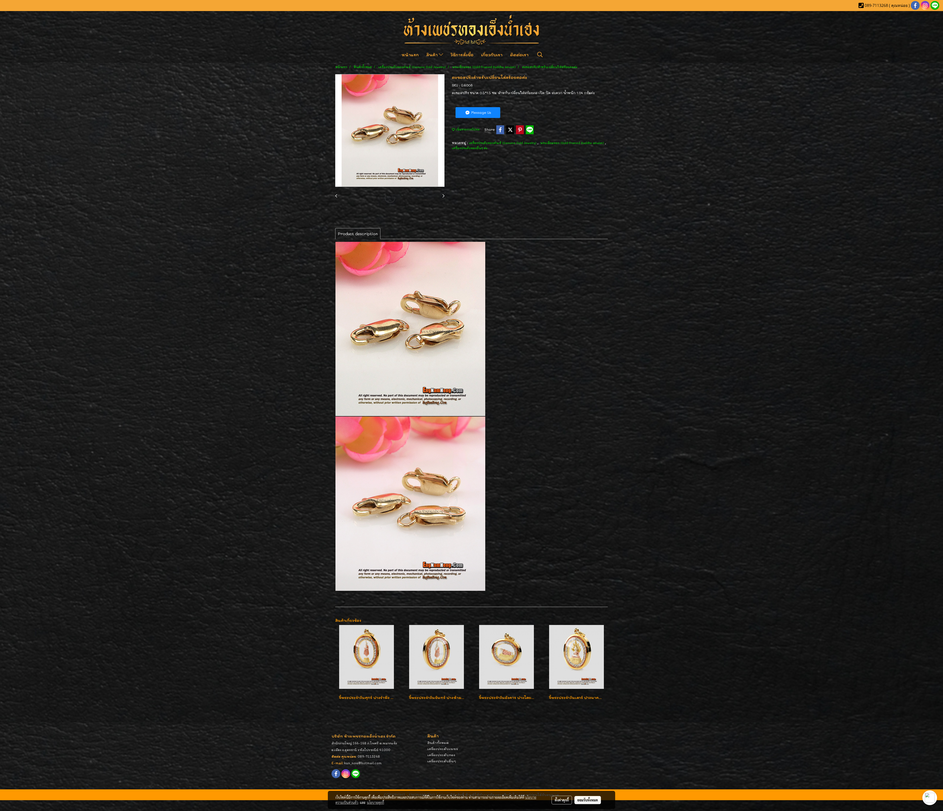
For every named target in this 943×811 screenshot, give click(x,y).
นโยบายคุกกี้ (375, 802)
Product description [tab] (358, 233)
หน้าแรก (410, 55)
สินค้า (432, 55)
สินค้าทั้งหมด (438, 742)
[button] (540, 54)
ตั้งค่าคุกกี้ (562, 800)
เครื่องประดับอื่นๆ (441, 761)
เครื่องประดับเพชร (442, 748)
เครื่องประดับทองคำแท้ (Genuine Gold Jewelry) (503, 143)
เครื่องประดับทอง (441, 755)
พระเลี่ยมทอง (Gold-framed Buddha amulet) (572, 143)
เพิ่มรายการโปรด (467, 129)
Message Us (480, 112)
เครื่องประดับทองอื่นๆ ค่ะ (469, 148)
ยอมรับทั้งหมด (587, 800)
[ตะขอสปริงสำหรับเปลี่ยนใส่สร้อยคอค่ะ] (389, 130)
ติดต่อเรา (519, 55)
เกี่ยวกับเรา (491, 55)
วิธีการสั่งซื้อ (462, 55)
